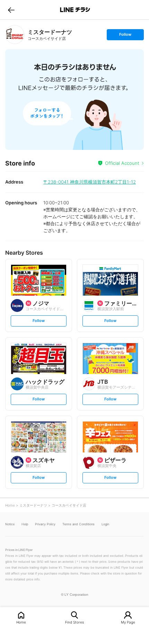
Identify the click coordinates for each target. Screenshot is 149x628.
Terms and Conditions (78, 524)
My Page (128, 622)
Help (24, 524)
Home (21, 622)
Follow (125, 36)
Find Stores (74, 622)
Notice (10, 524)
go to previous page (11, 9)
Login (105, 524)
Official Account (122, 163)
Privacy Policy (45, 524)
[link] (14, 34)
